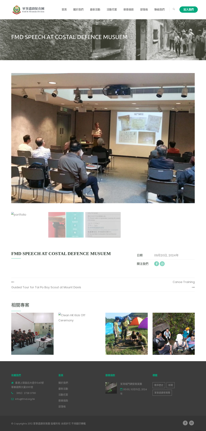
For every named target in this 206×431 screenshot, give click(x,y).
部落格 (144, 9)
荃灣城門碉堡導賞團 (131, 384)
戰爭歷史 (158, 385)
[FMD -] (28, 9)
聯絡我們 (159, 9)
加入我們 (188, 9)
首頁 (64, 9)
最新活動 (95, 9)
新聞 (170, 385)
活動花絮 (112, 9)
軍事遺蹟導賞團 (162, 392)
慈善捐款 (128, 9)
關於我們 (78, 9)
